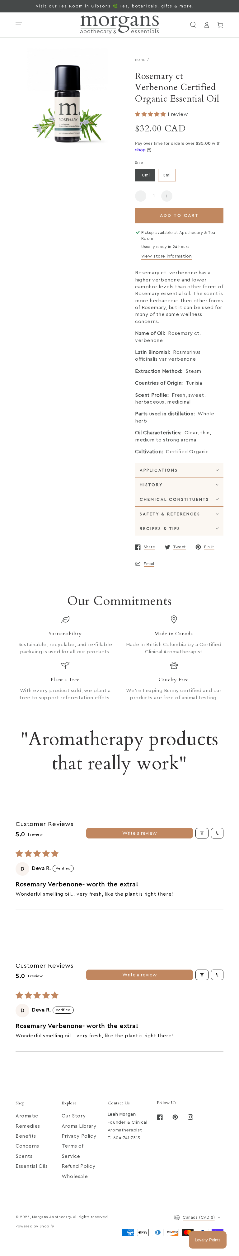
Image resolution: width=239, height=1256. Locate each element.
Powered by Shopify (35, 1226)
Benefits (26, 1136)
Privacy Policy (79, 1136)
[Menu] (19, 25)
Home (140, 60)
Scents (24, 1156)
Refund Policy (79, 1166)
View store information (166, 256)
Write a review (139, 833)
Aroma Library (79, 1126)
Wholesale (75, 1176)
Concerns (27, 1146)
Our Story (74, 1115)
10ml (145, 175)
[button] (193, 25)
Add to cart (179, 215)
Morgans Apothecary (51, 1217)
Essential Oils (32, 1166)
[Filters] (202, 833)
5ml (167, 175)
